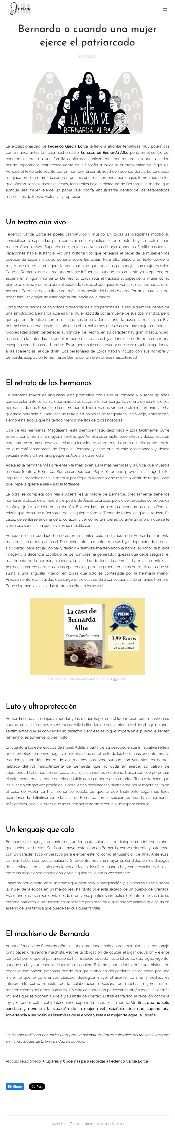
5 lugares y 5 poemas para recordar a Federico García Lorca (95, 1061)
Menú (164, 8)
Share (17, 1086)
